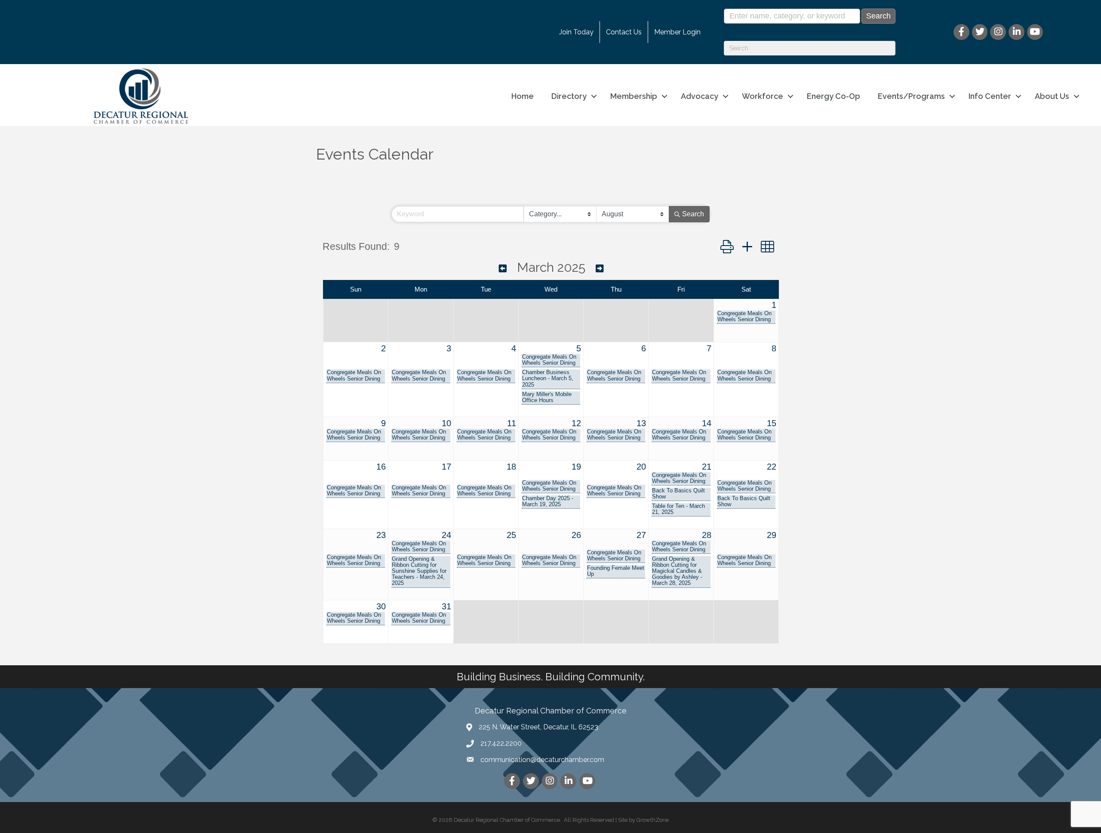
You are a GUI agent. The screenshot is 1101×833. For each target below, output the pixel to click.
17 (446, 466)
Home (522, 96)
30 (381, 606)
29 (771, 535)
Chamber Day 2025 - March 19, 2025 (547, 501)
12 (576, 423)
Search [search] (693, 214)
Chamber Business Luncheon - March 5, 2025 (547, 378)
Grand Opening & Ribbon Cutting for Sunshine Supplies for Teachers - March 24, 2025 (419, 571)
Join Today (576, 32)
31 (446, 606)
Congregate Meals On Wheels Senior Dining (744, 316)
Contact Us (624, 32)
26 (576, 535)
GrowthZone (653, 820)
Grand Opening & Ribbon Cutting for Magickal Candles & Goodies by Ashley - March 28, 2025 (677, 571)
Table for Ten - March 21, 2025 (678, 509)
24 (446, 535)
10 (446, 423)
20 (641, 466)
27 (641, 535)
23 (381, 535)
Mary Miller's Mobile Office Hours (547, 397)
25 (511, 535)
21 (706, 466)
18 (511, 466)
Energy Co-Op (833, 96)
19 (576, 466)
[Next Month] (599, 268)
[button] (727, 246)
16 (381, 466)
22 (771, 466)
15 (771, 423)
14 (706, 423)
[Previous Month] (503, 268)
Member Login (677, 32)
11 (511, 423)
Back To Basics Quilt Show (678, 494)
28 (706, 535)
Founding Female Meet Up (615, 571)
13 (641, 423)
